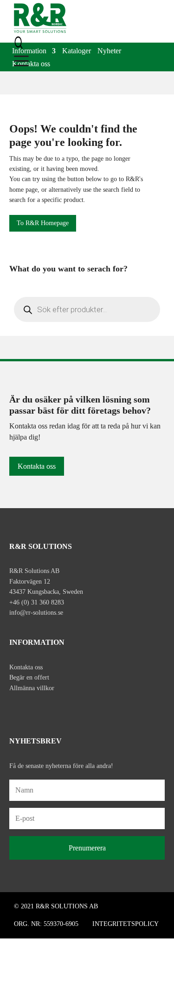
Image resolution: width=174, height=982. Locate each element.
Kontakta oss (31, 64)
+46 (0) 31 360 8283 (36, 602)
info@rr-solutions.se (36, 612)
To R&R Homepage (43, 223)
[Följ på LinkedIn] (55, 709)
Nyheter (109, 51)
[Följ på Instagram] (36, 709)
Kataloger (76, 51)
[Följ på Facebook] (16, 709)
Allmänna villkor (31, 688)
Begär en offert (29, 677)
